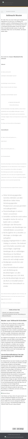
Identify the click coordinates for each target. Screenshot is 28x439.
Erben (2, 299)
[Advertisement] (14, 44)
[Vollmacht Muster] (5, 393)
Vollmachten (11, 21)
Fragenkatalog (8, 399)
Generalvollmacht (4, 129)
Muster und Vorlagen (5, 402)
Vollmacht (3, 58)
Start (2, 11)
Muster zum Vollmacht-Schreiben (10, 312)
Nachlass (6, 241)
